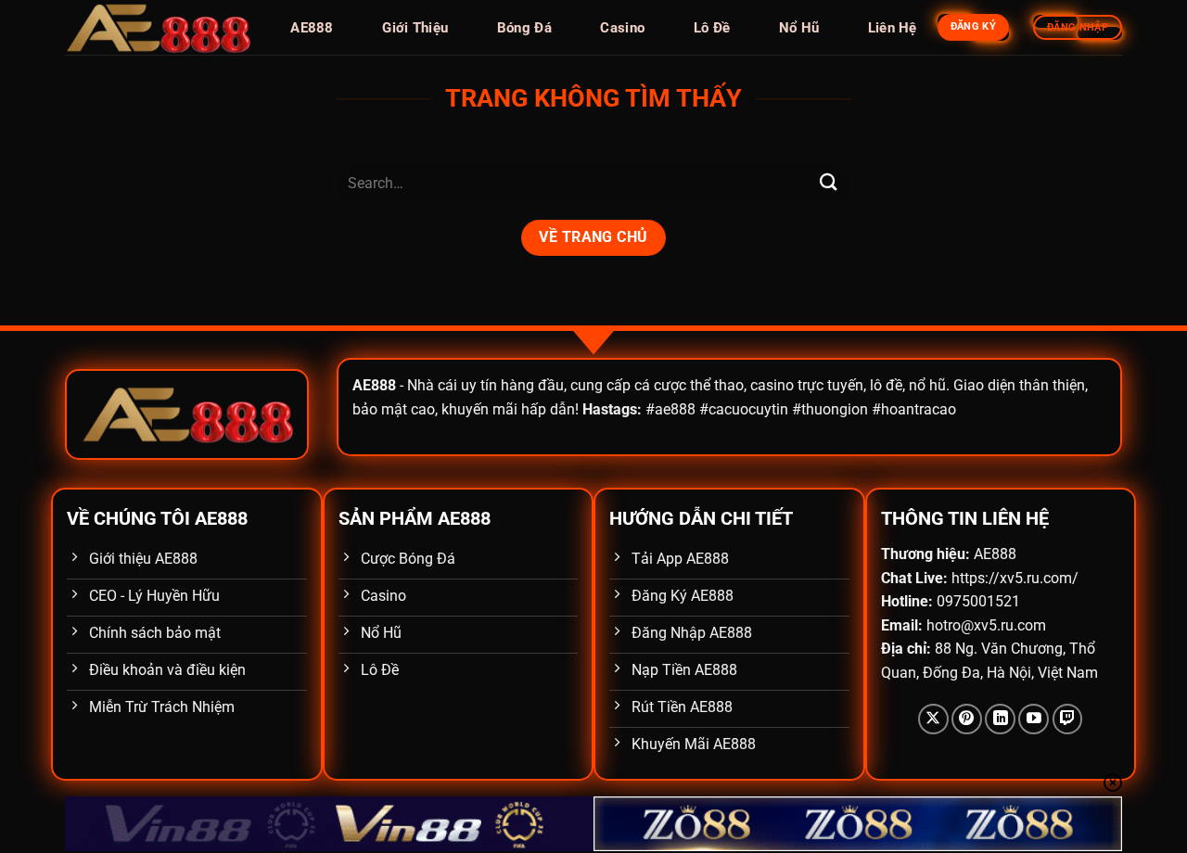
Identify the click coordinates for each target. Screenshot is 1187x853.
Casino (622, 27)
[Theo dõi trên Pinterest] (966, 719)
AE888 (312, 27)
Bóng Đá (524, 27)
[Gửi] (828, 183)
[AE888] (157, 28)
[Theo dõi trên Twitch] (1068, 719)
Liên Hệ (892, 27)
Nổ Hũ (799, 27)
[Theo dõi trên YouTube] (1033, 719)
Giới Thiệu (415, 27)
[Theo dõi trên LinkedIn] (1000, 719)
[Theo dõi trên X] (933, 719)
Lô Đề (712, 27)
